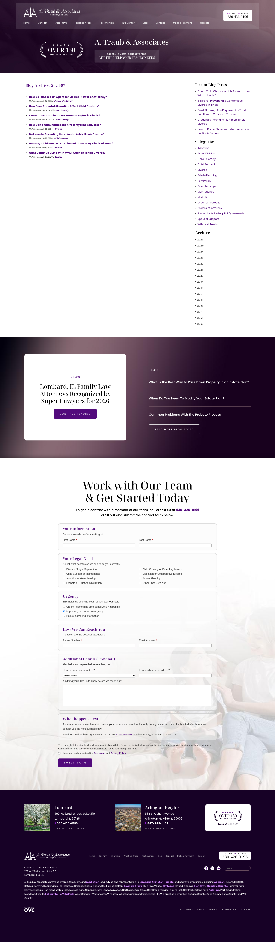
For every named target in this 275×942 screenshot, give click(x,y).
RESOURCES (229, 909)
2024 (199, 251)
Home (26, 23)
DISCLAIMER (186, 909)
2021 (199, 269)
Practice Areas (83, 23)
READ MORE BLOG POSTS (174, 429)
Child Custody (61, 110)
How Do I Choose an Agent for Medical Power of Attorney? (68, 97)
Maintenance (206, 191)
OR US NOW (235, 856)
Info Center (128, 23)
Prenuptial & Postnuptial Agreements (221, 213)
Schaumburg (53, 894)
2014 (199, 312)
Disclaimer (99, 753)
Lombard (145, 882)
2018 (199, 287)
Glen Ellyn (199, 886)
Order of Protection (210, 202)
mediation (92, 882)
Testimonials (107, 23)
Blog (145, 23)
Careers (204, 23)
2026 (199, 239)
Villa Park (68, 894)
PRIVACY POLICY (207, 909)
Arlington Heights (162, 882)
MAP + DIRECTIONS (69, 828)
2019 (199, 281)
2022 (199, 263)
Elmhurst (168, 886)
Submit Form (75, 762)
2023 (199, 257)
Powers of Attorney (63, 101)
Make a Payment (182, 23)
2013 (199, 318)
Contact (160, 23)
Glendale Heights (217, 886)
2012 (199, 324)
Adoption (203, 148)
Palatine (214, 890)
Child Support (206, 164)
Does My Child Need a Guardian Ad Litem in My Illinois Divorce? (71, 143)
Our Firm (42, 23)
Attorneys (61, 23)
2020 (199, 275)
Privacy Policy (118, 753)
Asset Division (206, 153)
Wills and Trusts (208, 224)
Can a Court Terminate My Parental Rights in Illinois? (64, 115)
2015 (199, 306)
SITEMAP (245, 909)
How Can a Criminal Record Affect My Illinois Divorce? (65, 125)
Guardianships (207, 186)
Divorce (58, 129)
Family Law (204, 181)
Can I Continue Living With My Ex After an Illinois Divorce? (67, 153)
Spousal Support (208, 219)
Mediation (204, 197)
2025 (199, 245)
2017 (199, 294)
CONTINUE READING (75, 414)
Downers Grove (133, 886)
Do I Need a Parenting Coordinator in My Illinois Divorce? (66, 134)
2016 (199, 300)
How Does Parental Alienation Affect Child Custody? (64, 106)
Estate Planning (207, 175)
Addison (219, 882)
